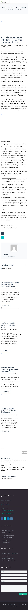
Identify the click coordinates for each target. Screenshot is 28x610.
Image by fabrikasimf (6, 228)
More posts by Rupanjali (9, 256)
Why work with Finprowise (8, 558)
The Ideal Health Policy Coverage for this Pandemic (8, 410)
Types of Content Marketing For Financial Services (12, 467)
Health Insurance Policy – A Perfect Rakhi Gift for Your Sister (8, 324)
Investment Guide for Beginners (8, 462)
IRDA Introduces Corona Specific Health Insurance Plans (10, 369)
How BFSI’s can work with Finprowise (10, 553)
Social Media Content (7, 537)
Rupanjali (4, 45)
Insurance (10, 45)
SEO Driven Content (6, 532)
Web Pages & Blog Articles (8, 530)
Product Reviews (6, 542)
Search (2, 449)
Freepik (8, 141)
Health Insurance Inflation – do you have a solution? (11, 40)
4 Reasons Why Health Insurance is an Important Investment (10, 284)
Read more (5, 305)
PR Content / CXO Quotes (8, 535)
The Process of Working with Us (9, 560)
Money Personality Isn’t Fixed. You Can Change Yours (13, 460)
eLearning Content (6, 540)
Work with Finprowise (7, 555)
